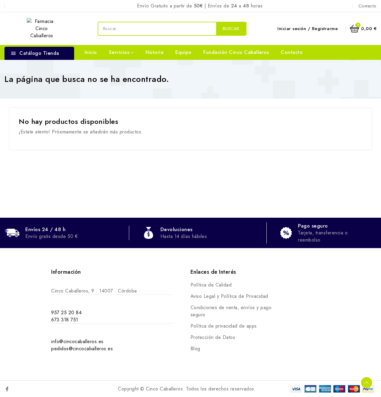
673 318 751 (64, 319)
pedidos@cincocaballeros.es (82, 348)
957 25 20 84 (66, 312)
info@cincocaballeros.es (77, 341)
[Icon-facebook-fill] (7, 389)
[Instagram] (20, 389)
